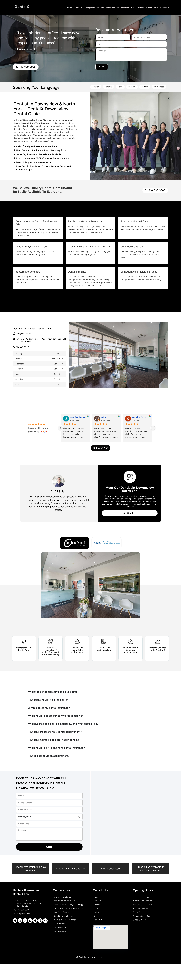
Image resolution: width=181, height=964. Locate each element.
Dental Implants (77, 271)
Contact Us (164, 8)
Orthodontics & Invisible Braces (138, 271)
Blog (156, 8)
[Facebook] (15, 920)
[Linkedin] (30, 920)
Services (140, 8)
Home (69, 8)
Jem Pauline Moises (79, 417)
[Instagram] (20, 920)
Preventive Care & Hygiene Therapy (89, 246)
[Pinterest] (35, 920)
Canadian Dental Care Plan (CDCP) (120, 8)
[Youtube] (45, 920)
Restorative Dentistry (27, 271)
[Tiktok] (40, 920)
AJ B (103, 417)
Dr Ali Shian (58, 491)
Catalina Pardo (139, 417)
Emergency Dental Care (94, 8)
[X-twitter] (25, 920)
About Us (78, 8)
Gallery (149, 8)
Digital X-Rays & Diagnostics (31, 246)
